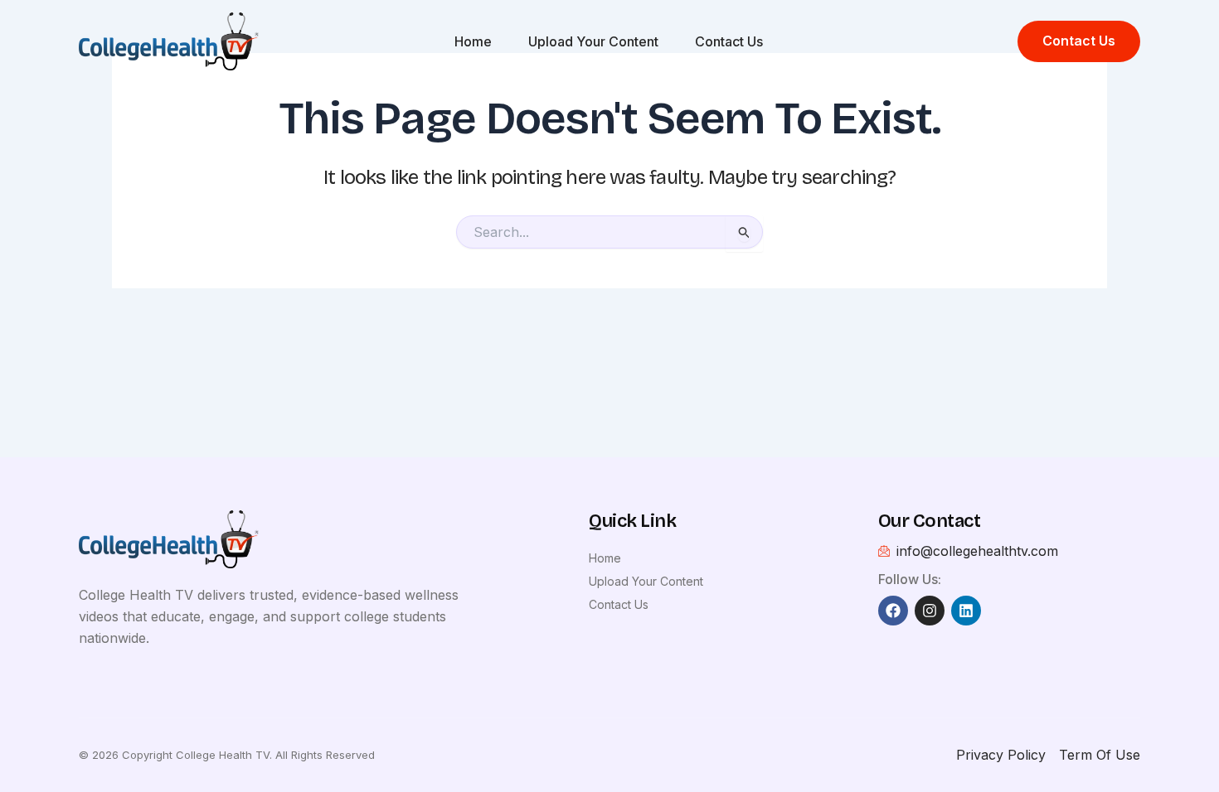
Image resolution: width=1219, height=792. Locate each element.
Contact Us (729, 41)
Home (473, 41)
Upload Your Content (593, 41)
